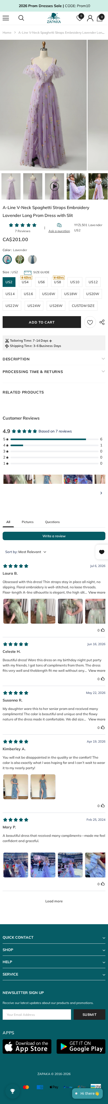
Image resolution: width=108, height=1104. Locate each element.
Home (7, 32)
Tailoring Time (20, 340)
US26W (56, 306)
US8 (57, 282)
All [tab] (8, 522)
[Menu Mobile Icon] (6, 18)
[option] (43, 105)
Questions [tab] (52, 522)
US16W (48, 294)
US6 (41, 282)
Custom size (83, 306)
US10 (74, 282)
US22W (12, 306)
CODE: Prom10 (54, 5)
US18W (70, 294)
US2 (9, 282)
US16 (28, 294)
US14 (10, 294)
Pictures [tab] (28, 522)
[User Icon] (90, 18)
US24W (34, 306)
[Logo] (54, 18)
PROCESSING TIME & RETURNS (33, 371)
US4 (25, 282)
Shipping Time (21, 346)
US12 (93, 282)
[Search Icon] (26, 18)
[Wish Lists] (90, 322)
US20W (92, 294)
